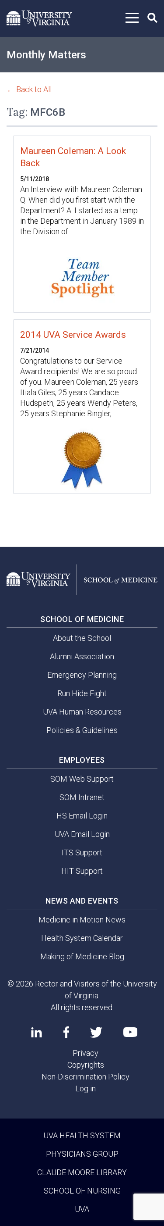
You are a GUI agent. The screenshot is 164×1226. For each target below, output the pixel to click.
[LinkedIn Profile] (36, 1032)
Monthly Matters (46, 55)
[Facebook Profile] (66, 1032)
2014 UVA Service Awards (73, 334)
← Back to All (29, 89)
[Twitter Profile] (96, 1032)
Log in (85, 1088)
